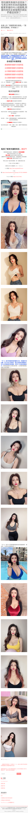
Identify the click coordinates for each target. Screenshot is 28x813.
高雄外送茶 (24, 33)
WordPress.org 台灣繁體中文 (7, 802)
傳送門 (24, 149)
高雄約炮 (2, 34)
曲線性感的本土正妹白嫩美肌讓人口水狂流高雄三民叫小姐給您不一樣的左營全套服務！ (14, 769)
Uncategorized (4, 781)
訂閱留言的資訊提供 (5, 800)
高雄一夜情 (13, 33)
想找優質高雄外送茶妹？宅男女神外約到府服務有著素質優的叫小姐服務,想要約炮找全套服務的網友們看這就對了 (14, 7)
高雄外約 (11, 30)
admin (3, 30)
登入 (2, 795)
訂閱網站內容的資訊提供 (6, 798)
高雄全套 (16, 33)
